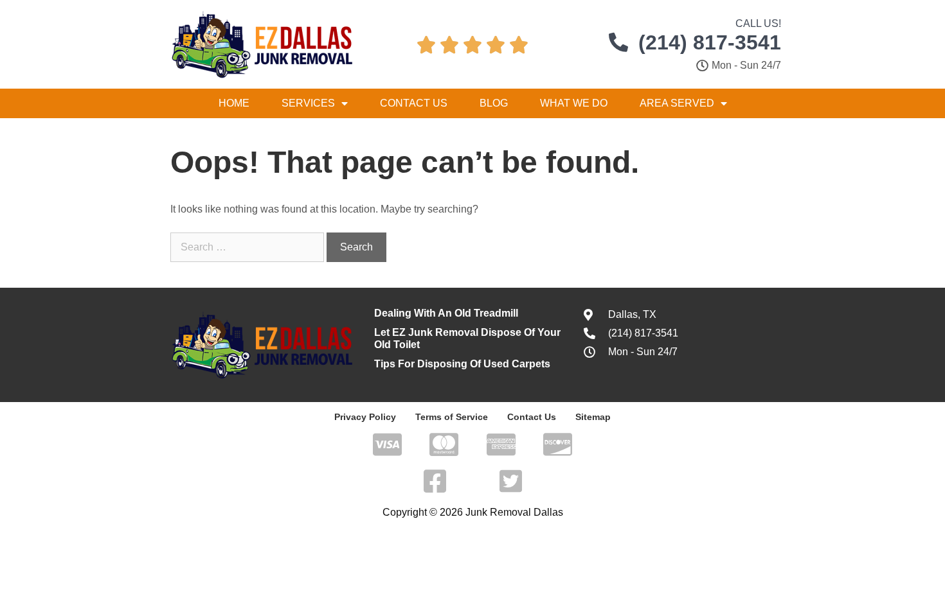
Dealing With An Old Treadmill (446, 313)
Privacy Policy (365, 417)
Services (308, 103)
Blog (494, 103)
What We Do (574, 103)
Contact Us (413, 103)
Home (234, 103)
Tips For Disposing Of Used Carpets (462, 363)
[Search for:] (248, 246)
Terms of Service (451, 417)
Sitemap (593, 417)
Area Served (677, 103)
